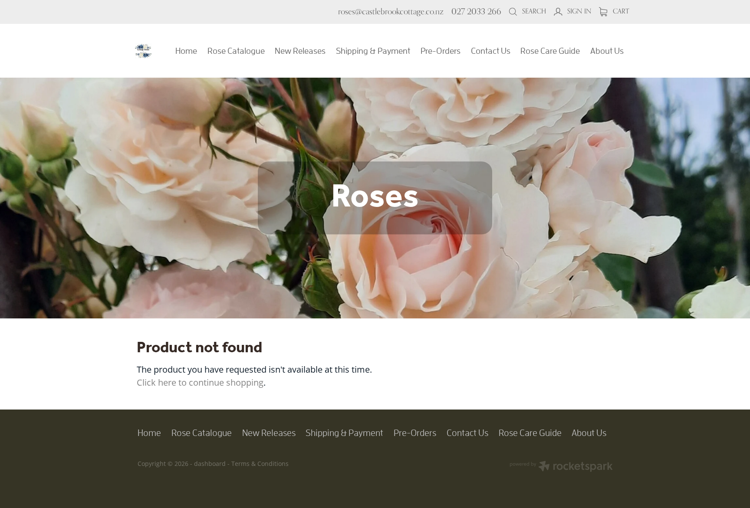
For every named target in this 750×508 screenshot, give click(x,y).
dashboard (210, 463)
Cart (620, 11)
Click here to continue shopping (200, 382)
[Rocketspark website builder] (561, 467)
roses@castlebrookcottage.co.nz (391, 11)
